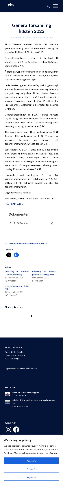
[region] (31, 459)
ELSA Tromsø (47, 37)
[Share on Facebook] (31, 316)
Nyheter (34, 37)
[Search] (47, 6)
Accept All (32, 460)
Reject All (31, 477)
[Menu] (54, 6)
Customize (31, 469)
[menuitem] (47, 6)
